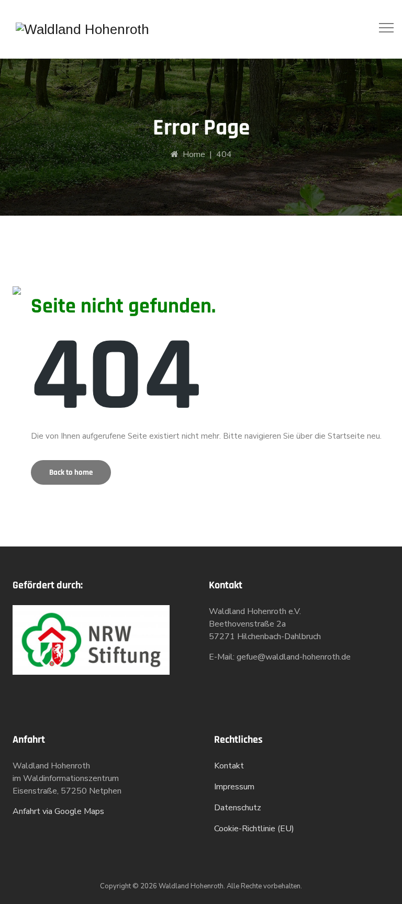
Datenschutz (237, 807)
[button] (71, 472)
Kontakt (229, 766)
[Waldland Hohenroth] (82, 29)
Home (191, 154)
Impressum (234, 787)
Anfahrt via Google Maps (58, 811)
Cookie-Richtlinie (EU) (254, 828)
